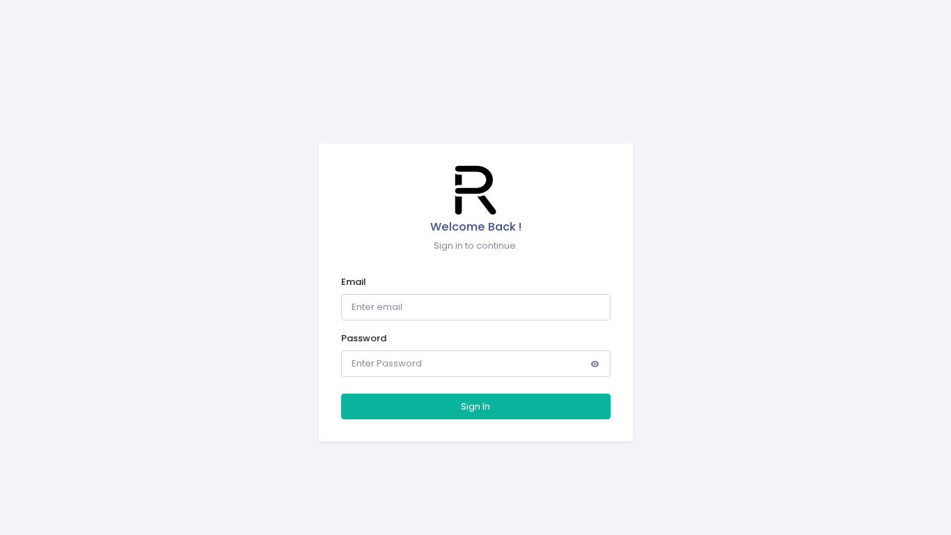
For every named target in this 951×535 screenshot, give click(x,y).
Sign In (475, 406)
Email (353, 281)
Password (363, 338)
